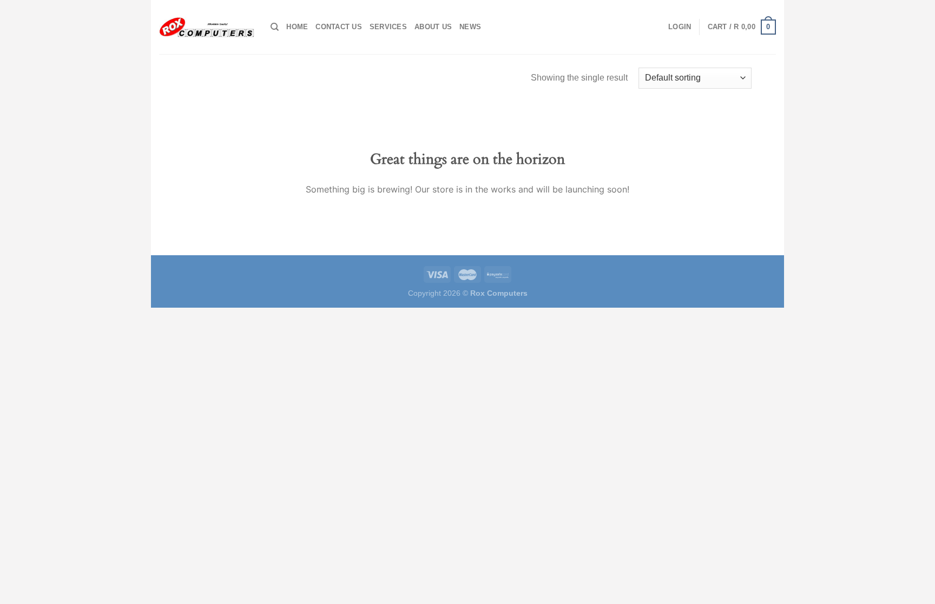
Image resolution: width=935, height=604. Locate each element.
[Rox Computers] (206, 27)
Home (297, 27)
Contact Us (338, 27)
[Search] (275, 27)
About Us (433, 27)
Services (388, 27)
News (470, 27)
